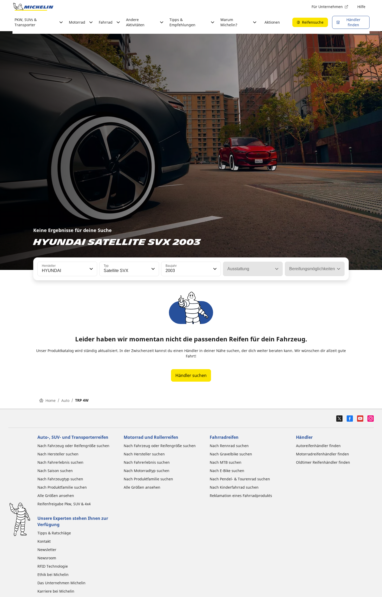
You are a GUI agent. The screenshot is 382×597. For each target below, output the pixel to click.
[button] (91, 268)
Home (50, 400)
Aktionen (272, 22)
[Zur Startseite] (33, 6)
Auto (65, 400)
